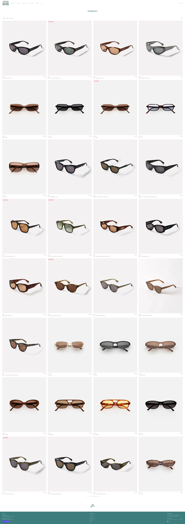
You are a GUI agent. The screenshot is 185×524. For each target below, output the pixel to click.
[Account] (180, 3)
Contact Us (91, 516)
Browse (4, 18)
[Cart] (182, 3)
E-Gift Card (92, 515)
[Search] (179, 3)
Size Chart (91, 520)
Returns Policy (92, 519)
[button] (180, 18)
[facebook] (167, 521)
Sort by (8, 18)
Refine (11, 18)
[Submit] (181, 518)
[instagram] (168, 521)
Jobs (90, 521)
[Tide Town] (5, 3)
